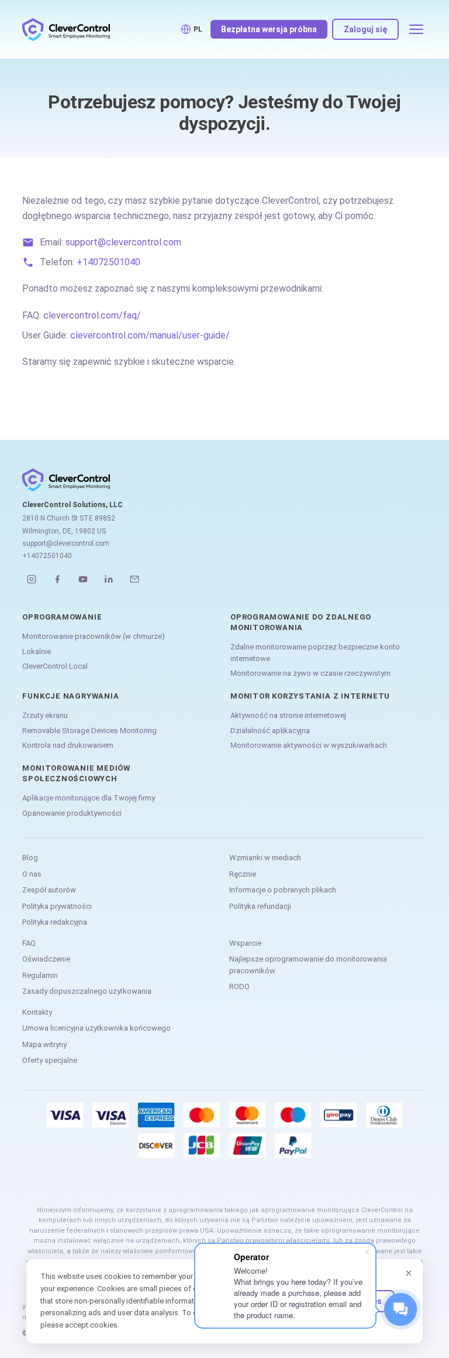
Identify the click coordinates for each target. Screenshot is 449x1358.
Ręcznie (242, 874)
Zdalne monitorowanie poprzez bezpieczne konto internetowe (315, 652)
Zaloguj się (365, 29)
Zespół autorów (49, 889)
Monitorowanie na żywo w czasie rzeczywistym (310, 673)
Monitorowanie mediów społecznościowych (76, 773)
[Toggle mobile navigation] (416, 29)
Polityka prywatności (57, 906)
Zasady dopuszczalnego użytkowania (86, 991)
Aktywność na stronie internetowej (288, 715)
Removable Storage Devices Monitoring (89, 730)
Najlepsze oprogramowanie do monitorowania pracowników (308, 965)
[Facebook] (57, 579)
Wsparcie (245, 943)
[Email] (134, 579)
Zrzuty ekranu (45, 715)
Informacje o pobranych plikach (282, 889)
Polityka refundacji (260, 906)
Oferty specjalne (49, 1060)
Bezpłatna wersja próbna (269, 29)
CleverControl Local (55, 666)
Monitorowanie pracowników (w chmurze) (93, 636)
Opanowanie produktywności (72, 813)
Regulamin (40, 975)
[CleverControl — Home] (66, 29)
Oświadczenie (46, 959)
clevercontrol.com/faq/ (92, 315)
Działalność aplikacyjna (270, 730)
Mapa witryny (44, 1044)
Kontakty (37, 1012)
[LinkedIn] (108, 579)
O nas (32, 874)
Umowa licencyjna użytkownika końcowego (96, 1028)
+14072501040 (108, 262)
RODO (239, 986)
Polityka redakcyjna (54, 922)
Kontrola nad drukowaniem (67, 745)
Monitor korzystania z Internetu (310, 696)
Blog (30, 857)
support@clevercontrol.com (123, 242)
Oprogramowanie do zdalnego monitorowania (300, 622)
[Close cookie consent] (408, 1273)
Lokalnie (36, 651)
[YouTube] (83, 579)
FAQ (29, 943)
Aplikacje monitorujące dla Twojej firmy (88, 797)
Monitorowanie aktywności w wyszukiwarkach (308, 745)
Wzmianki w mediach (265, 857)
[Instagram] (31, 579)
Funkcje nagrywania (70, 696)
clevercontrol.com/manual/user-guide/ (150, 335)
